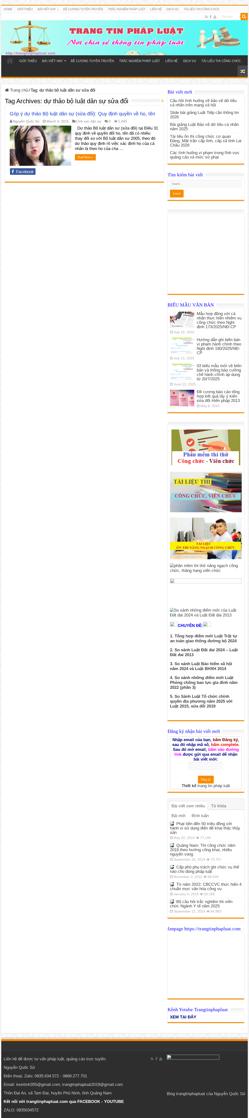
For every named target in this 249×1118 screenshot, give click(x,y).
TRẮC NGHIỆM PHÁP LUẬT (126, 9)
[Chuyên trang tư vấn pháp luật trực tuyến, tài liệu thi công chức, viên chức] (124, 34)
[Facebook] (210, 17)
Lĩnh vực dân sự (88, 121)
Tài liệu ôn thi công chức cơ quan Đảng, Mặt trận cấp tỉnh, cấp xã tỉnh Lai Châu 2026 (205, 141)
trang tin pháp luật (213, 785)
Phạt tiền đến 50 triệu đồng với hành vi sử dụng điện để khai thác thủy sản (205, 828)
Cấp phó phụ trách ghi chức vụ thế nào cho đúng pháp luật (204, 869)
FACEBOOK (88, 1101)
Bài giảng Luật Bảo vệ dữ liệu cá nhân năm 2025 (204, 126)
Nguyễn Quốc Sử (26, 121)
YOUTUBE (114, 1101)
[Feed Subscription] (162, 101)
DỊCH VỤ (173, 9)
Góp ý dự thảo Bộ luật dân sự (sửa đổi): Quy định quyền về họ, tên (82, 113)
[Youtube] (215, 17)
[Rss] (206, 17)
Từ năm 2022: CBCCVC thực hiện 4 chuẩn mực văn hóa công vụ (205, 886)
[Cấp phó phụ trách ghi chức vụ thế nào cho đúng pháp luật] (172, 867)
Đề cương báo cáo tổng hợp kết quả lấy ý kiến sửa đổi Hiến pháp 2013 (218, 396)
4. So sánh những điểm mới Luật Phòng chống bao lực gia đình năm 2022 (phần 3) (204, 682)
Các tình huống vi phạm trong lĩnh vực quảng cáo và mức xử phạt (205, 154)
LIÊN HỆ (156, 9)
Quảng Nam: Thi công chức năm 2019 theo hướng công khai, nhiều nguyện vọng (202, 850)
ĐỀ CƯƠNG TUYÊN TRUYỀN (83, 9)
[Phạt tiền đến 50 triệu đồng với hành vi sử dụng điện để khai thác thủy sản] (172, 824)
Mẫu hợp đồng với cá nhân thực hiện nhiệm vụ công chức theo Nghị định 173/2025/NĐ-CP (219, 320)
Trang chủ (18, 90)
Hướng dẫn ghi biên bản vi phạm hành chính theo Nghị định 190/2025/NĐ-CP (219, 346)
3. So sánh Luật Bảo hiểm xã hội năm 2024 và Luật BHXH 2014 (201, 666)
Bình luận (200, 815)
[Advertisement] (206, 256)
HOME (8, 9)
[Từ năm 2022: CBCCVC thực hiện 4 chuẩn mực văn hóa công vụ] (172, 884)
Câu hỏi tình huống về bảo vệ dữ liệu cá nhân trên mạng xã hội (203, 102)
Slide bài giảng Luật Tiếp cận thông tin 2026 (204, 114)
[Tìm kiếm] (244, 16)
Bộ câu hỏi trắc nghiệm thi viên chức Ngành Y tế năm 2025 (201, 903)
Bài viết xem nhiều (188, 806)
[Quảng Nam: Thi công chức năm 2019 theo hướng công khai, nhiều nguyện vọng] (172, 845)
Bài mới (178, 815)
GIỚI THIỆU (25, 9)
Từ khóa (218, 806)
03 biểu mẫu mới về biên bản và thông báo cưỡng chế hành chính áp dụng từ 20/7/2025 (219, 372)
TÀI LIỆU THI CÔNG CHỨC (202, 9)
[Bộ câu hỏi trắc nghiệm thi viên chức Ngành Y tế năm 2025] (172, 902)
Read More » (85, 157)
